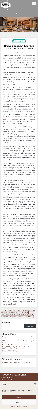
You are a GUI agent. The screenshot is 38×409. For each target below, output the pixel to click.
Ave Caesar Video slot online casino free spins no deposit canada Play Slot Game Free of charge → (17, 315)
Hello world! (26, 362)
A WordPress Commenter (10, 362)
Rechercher (6, 322)
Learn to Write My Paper (10, 351)
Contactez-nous (7, 377)
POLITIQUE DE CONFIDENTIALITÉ (19, 406)
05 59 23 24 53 (6, 380)
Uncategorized (20, 41)
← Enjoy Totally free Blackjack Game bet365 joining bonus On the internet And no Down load (18, 311)
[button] (35, 384)
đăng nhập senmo (9, 119)
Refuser (19, 402)
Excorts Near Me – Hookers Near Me (14, 345)
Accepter (19, 397)
